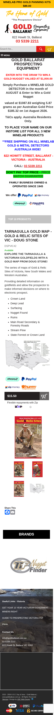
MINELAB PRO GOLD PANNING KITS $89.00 (27, 4)
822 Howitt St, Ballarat (27, 37)
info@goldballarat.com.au (14, 638)
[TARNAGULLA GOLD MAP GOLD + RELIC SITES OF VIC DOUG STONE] (28, 437)
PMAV (5, 624)
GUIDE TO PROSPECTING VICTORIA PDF (22, 618)
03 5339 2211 (27, 41)
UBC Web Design (23, 699)
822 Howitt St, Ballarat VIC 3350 (17, 645)
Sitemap (5, 699)
